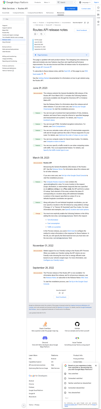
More (46, 2)
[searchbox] (13, 19)
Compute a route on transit (56, 141)
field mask (71, 231)
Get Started (71, 9)
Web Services (8, 8)
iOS (52, 362)
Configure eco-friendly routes (53, 260)
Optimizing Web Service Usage (38, 368)
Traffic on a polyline (54, 227)
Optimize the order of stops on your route (73, 135)
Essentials (5, 13)
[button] (61, 55)
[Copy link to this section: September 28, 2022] (56, 268)
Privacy (37, 405)
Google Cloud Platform (36, 390)
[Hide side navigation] (24, 405)
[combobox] (66, 2)
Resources (60, 13)
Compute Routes (18, 13)
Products (38, 2)
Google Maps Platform (53, 22)
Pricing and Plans (78, 359)
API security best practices (37, 365)
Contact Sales (77, 362)
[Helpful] (84, 22)
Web (52, 365)
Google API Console (42, 67)
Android (53, 359)
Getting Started (44, 78)
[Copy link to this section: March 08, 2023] (51, 158)
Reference (50, 13)
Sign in (96, 2)
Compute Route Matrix (35, 13)
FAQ (30, 359)
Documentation (66, 22)
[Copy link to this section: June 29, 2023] (49, 88)
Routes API (23, 8)
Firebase (31, 387)
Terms (31, 405)
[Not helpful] (87, 22)
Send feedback (82, 30)
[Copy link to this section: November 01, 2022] (55, 246)
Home (34, 22)
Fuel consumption (53, 223)
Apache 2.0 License (63, 307)
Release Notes (57, 169)
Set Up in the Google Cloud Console (74, 175)
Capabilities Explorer (35, 362)
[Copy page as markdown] (41, 34)
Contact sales (86, 9)
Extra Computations (58, 126)
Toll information (52, 220)
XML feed (84, 278)
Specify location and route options (77, 209)
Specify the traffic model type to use (56, 150)
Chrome (31, 384)
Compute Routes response (55, 182)
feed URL (67, 71)
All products (32, 397)
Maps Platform (21, 2)
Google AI (32, 393)
